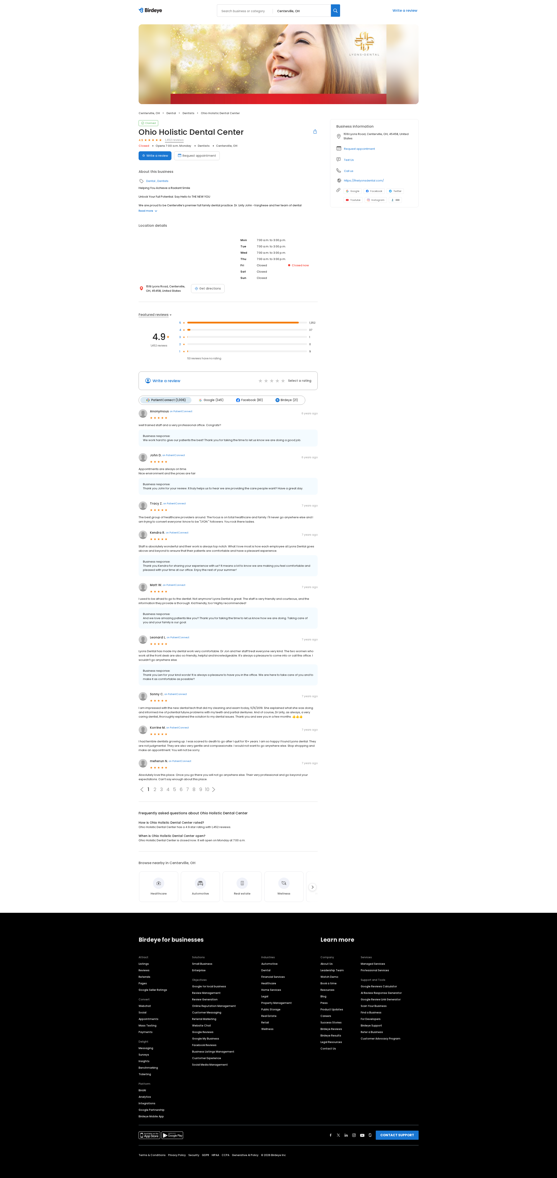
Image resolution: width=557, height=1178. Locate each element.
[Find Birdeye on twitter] (338, 1135)
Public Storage (270, 1009)
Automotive (269, 964)
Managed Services (373, 964)
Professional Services (375, 970)
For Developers (371, 1019)
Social (142, 1012)
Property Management (276, 1003)
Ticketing (145, 1074)
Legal (264, 996)
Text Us (349, 160)
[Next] (312, 887)
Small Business (202, 964)
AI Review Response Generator (381, 993)
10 (207, 789)
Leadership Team (332, 970)
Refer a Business (372, 1032)
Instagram (377, 200)
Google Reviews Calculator (379, 986)
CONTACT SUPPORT (397, 1135)
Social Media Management (210, 1064)
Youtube (355, 200)
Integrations (147, 1103)
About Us (326, 964)
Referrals (144, 977)
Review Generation (205, 999)
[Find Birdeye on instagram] (354, 1135)
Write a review (405, 10)
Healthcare (268, 983)
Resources (327, 990)
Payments (146, 1032)
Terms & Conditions (152, 1155)
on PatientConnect (181, 411)
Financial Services (273, 977)
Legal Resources (331, 1042)
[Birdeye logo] (151, 11)
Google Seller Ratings (153, 990)
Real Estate (269, 1016)
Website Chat (201, 1025)
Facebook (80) (252, 400)
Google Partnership (151, 1110)
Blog (323, 996)
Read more (146, 211)
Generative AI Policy (245, 1155)
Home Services (271, 990)
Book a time (328, 983)
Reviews (144, 970)
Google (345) (213, 400)
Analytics (145, 1097)
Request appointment (199, 155)
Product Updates (331, 1009)
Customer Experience (206, 1058)
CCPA (225, 1155)
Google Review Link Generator (381, 999)
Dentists (188, 113)
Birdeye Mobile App (151, 1116)
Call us (348, 171)
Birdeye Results (330, 1035)
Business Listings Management (213, 1051)
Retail (265, 1022)
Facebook (376, 191)
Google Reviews (202, 1032)
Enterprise (199, 970)
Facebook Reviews (204, 1045)
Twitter (397, 191)
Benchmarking (148, 1068)
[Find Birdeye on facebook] (330, 1135)
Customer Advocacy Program (380, 1038)
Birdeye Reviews (331, 1029)
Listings (144, 964)
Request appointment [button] (359, 149)
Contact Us (328, 1048)
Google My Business (205, 1038)
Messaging (146, 1048)
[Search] (335, 10)
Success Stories (331, 1022)
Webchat (145, 1006)
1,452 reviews (174, 140)
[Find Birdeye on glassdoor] (370, 1135)
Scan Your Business (374, 1006)
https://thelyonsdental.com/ (364, 180)
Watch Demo (329, 977)
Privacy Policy (177, 1155)
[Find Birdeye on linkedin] (346, 1135)
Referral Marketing (204, 1019)
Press (324, 1003)
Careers (325, 1016)
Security (193, 1155)
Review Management (206, 993)
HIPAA (215, 1155)
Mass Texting (147, 1025)
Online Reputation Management (214, 1006)
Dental (171, 113)
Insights (144, 1061)
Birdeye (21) (289, 400)
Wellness (267, 1029)
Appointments (148, 1019)
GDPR (205, 1155)
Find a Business (371, 1012)
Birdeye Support (371, 1025)
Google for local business (209, 986)
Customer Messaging (206, 1012)
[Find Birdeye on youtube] (362, 1135)
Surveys (144, 1054)
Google (354, 191)
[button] (214, 789)
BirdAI (142, 1090)
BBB (397, 200)
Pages (143, 983)
